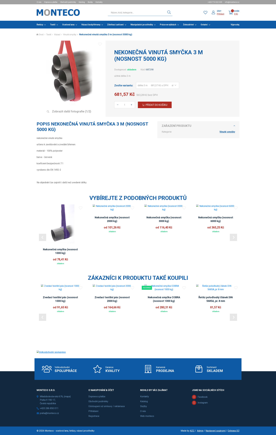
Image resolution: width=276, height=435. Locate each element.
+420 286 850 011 (49, 408)
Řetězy (40, 24)
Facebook (203, 397)
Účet (219, 11)
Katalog (82, 2)
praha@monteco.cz (49, 413)
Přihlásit (220, 14)
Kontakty (99, 2)
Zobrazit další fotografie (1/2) (71, 111)
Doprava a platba (50, 2)
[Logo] (58, 12)
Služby (90, 2)
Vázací (57, 34)
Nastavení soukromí (216, 430)
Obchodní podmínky (68, 2)
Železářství (188, 24)
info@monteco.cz (232, 2)
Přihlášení (93, 411)
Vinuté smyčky (69, 34)
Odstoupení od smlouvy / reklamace (106, 406)
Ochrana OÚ (233, 430)
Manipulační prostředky (142, 24)
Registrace (93, 416)
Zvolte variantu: (123, 85)
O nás (39, 2)
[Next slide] (233, 237)
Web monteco (147, 416)
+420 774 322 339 (215, 2)
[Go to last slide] (42, 237)
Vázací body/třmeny (90, 24)
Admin (200, 430)
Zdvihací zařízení (115, 24)
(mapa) (67, 396)
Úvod (41, 34)
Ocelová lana (68, 24)
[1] (169, 12)
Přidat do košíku (156, 104)
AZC (192, 430)
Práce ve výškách (168, 24)
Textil (52, 24)
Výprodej (235, 24)
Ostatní (204, 24)
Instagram (203, 402)
